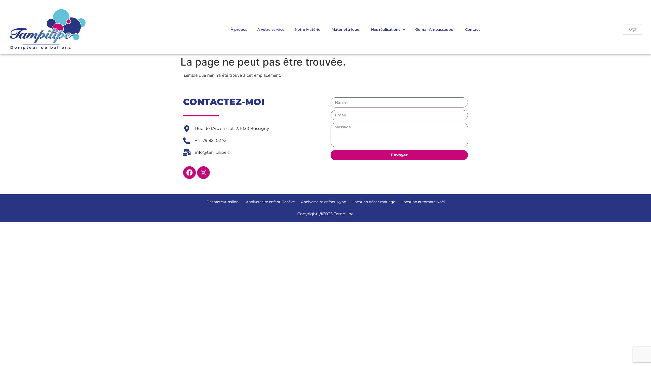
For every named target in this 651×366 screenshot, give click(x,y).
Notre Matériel (308, 29)
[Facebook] (189, 172)
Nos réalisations (385, 29)
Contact (472, 29)
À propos (239, 29)
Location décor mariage (373, 202)
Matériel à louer (346, 29)
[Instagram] (203, 172)
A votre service (271, 29)
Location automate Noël (423, 202)
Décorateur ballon (222, 202)
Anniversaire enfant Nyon (323, 202)
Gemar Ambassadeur (435, 29)
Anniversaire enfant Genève (270, 202)
